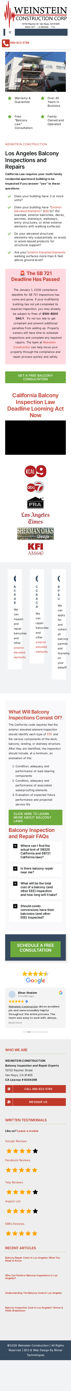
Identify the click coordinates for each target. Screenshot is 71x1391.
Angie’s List (12, 1201)
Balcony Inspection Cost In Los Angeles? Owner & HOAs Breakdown (34, 1309)
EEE (46, 211)
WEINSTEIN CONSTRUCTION (26, 144)
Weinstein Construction (23, 1006)
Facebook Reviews (17, 1160)
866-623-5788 (19, 42)
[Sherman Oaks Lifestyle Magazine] (35, 529)
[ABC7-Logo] (35, 482)
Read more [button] (15, 1022)
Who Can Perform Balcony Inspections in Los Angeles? (31, 1277)
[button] (35, 851)
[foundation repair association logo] (35, 497)
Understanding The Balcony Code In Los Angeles (33, 1292)
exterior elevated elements (20, 652)
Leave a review (27, 1131)
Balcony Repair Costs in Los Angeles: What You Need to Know (32, 1259)
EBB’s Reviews (14, 1223)
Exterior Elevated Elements (46, 252)
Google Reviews (16, 1141)
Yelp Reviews (14, 1182)
